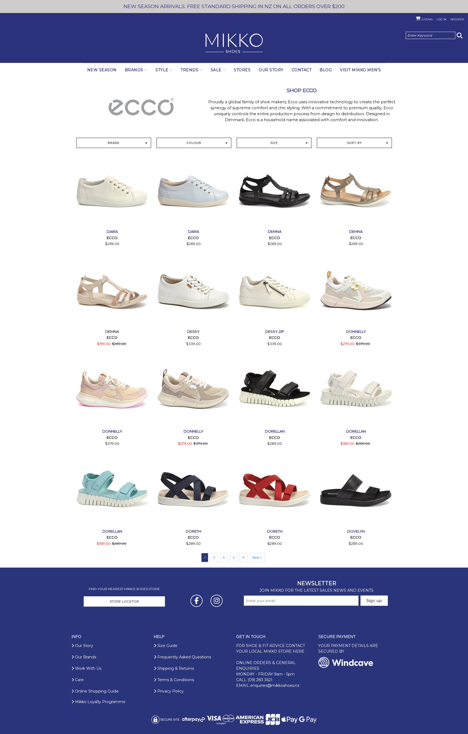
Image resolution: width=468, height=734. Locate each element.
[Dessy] (193, 291)
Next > (257, 557)
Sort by (354, 142)
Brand (113, 142)
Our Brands (85, 657)
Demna (274, 231)
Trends (189, 69)
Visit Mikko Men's (360, 69)
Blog (326, 69)
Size (274, 142)
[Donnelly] (355, 291)
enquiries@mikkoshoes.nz (275, 685)
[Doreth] (193, 491)
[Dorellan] (274, 391)
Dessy (193, 331)
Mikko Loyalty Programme (99, 701)
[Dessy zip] (274, 291)
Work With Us (87, 668)
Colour (194, 142)
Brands (134, 69)
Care (79, 679)
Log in (441, 19)
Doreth (193, 531)
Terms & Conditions (175, 679)
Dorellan (275, 431)
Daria (112, 231)
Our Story (271, 69)
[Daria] (112, 191)
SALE (216, 69)
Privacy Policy (170, 691)
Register (457, 19)
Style (161, 69)
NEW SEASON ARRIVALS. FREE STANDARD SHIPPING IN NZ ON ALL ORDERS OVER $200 (233, 6)
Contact (302, 69)
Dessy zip (274, 331)
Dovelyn (356, 531)
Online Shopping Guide (96, 691)
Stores (242, 69)
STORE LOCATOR (124, 601)
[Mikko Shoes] (234, 43)
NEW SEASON (102, 69)
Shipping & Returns (175, 668)
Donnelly (356, 331)
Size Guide (166, 645)
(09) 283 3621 (260, 679)
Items (427, 19)
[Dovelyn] (355, 491)
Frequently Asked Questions (183, 657)
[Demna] (274, 191)
